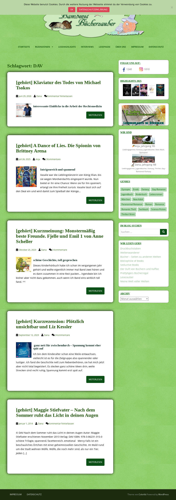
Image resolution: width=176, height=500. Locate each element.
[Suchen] (163, 232)
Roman (148, 204)
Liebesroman (156, 194)
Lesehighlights (67, 46)
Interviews (87, 46)
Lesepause (104, 46)
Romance (159, 204)
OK (71, 9)
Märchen (126, 199)
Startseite (24, 46)
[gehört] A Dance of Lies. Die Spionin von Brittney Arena (58, 148)
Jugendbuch (127, 194)
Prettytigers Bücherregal (134, 273)
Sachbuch (143, 209)
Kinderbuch (141, 194)
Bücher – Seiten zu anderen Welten (140, 256)
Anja (38, 159)
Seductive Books (129, 264)
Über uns (121, 46)
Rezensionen (42, 46)
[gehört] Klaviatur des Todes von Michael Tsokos (58, 85)
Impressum (137, 46)
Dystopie (126, 189)
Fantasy (145, 189)
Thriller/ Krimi (128, 214)
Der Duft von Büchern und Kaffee (139, 269)
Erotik (136, 189)
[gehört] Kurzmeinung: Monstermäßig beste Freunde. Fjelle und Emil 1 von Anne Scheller (59, 236)
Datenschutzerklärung (93, 9)
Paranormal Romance (132, 204)
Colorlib (142, 494)
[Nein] (171, 7)
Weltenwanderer (130, 252)
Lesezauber (127, 277)
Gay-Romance (159, 189)
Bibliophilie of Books (132, 260)
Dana (39, 96)
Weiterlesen (95, 115)
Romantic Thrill (129, 209)
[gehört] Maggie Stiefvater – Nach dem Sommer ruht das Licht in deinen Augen (57, 412)
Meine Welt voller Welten (134, 281)
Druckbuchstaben (130, 248)
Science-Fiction (158, 209)
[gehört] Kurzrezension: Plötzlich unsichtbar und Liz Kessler (50, 324)
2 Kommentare (52, 159)
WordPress (163, 494)
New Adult (138, 199)
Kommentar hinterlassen (59, 96)
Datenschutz (156, 46)
